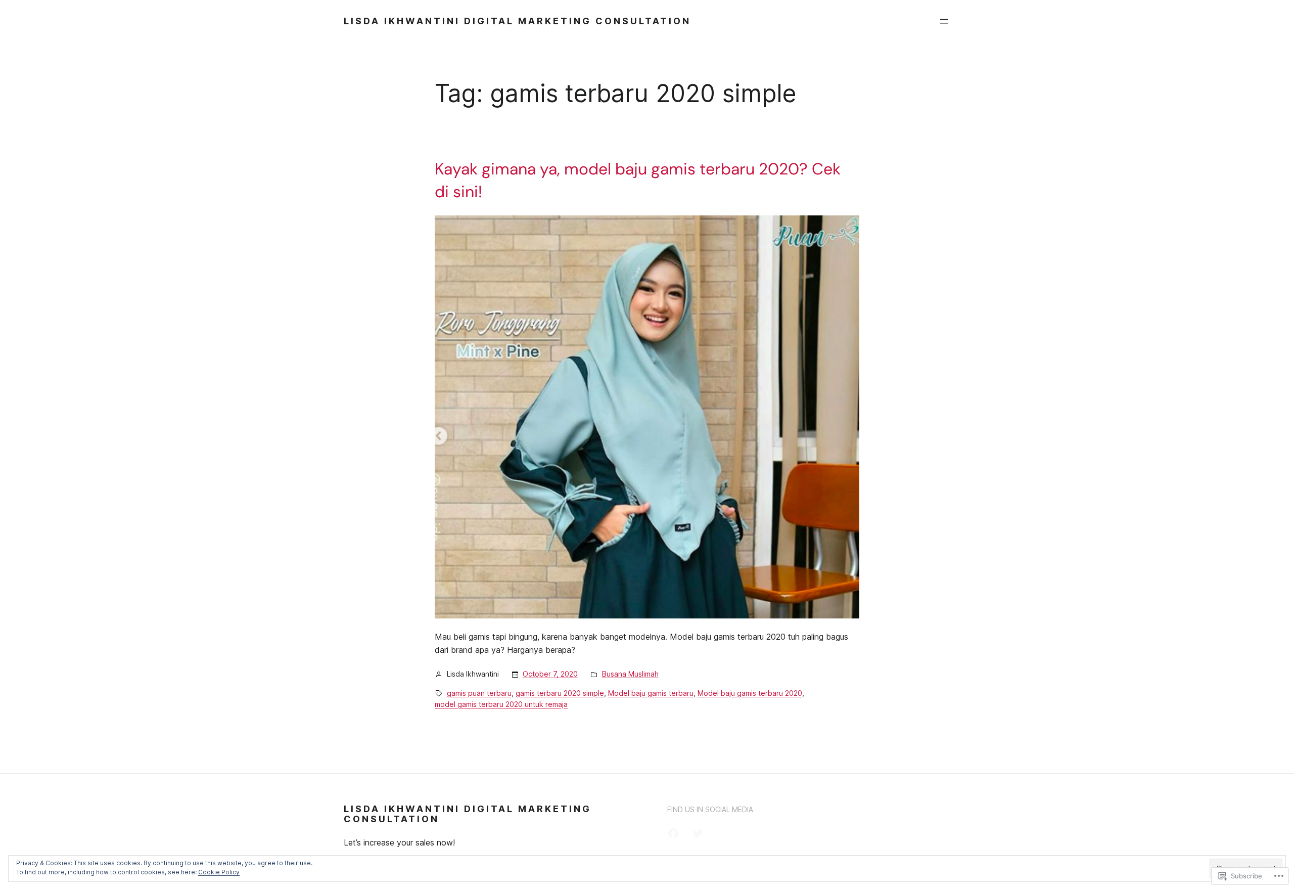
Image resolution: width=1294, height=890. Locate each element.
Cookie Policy (219, 872)
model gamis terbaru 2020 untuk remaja (501, 704)
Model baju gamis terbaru (651, 693)
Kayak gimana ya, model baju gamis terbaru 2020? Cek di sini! (638, 180)
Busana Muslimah (630, 674)
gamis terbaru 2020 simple (560, 693)
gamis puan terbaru (479, 693)
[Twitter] (697, 833)
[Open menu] (944, 21)
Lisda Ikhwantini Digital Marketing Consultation (517, 21)
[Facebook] (673, 833)
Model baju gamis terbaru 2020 (750, 693)
